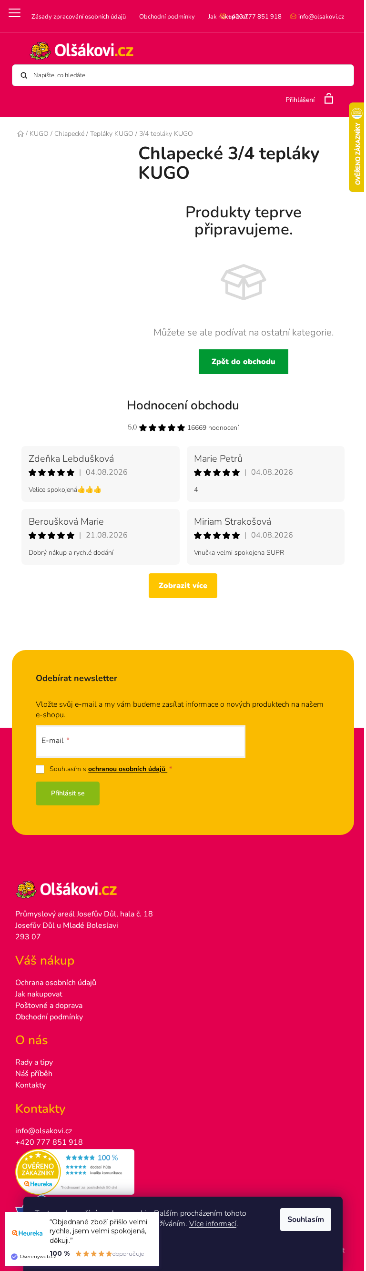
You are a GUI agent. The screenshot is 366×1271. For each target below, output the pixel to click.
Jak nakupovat (38, 994)
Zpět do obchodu (243, 361)
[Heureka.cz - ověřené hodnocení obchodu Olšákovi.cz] (183, 1172)
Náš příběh (33, 1073)
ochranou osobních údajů (127, 768)
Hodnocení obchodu (183, 405)
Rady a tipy (34, 1062)
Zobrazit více (183, 585)
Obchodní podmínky (167, 16)
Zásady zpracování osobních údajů (78, 16)
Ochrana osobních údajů (55, 982)
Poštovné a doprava (48, 1005)
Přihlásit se (68, 793)
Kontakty (30, 1085)
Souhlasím (305, 1219)
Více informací (212, 1224)
